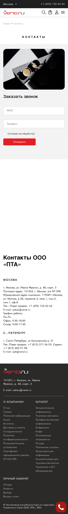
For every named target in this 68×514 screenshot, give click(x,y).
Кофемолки (42, 427)
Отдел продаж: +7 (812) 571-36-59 (30, 344)
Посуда (40, 443)
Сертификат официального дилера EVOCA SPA (16, 455)
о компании (13, 401)
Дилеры (7, 492)
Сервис (7, 411)
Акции (6, 419)
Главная (6, 23)
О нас (6, 407)
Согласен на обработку (21, 134)
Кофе (39, 431)
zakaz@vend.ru (21, 309)
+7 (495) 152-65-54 (53, 4)
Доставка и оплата (14, 427)
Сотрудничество (12, 431)
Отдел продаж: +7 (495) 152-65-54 (31, 305)
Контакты (8, 423)
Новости (8, 488)
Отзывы (7, 484)
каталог (42, 401)
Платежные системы (47, 447)
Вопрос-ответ (11, 496)
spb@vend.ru (20, 351)
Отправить (19, 141)
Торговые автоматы (47, 415)
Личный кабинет (16, 478)
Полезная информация (16, 415)
